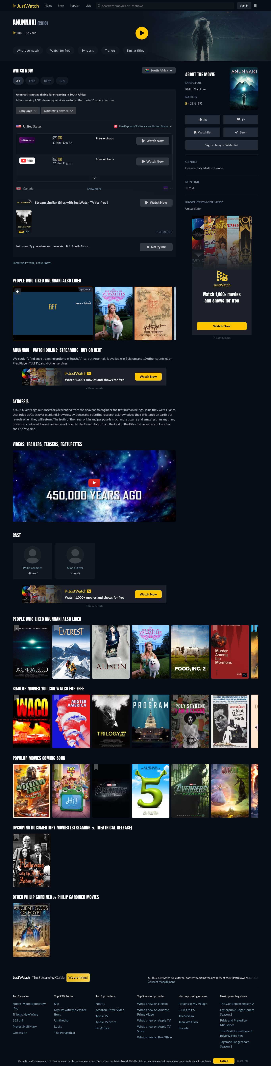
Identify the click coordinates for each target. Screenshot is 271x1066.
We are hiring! (78, 977)
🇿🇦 (156, 70)
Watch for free (60, 50)
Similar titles (135, 50)
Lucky (58, 1026)
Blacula (183, 1028)
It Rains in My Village (193, 1003)
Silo (56, 1003)
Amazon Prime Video (110, 1010)
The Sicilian (186, 1016)
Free (32, 81)
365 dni (18, 1020)
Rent (47, 81)
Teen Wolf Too (188, 1022)
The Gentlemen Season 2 (237, 1003)
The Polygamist (64, 1032)
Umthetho (61, 1020)
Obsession (20, 1032)
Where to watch (28, 50)
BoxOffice (102, 1028)
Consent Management (161, 981)
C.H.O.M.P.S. (187, 1010)
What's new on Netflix (152, 1003)
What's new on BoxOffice (154, 1037)
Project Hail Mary (25, 1026)
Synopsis (88, 50)
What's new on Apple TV (154, 1020)
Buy (62, 81)
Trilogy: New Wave (25, 1014)
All (18, 81)
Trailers (110, 50)
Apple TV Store (106, 1022)
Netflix (100, 1003)
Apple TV (102, 1016)
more (56, 332)
